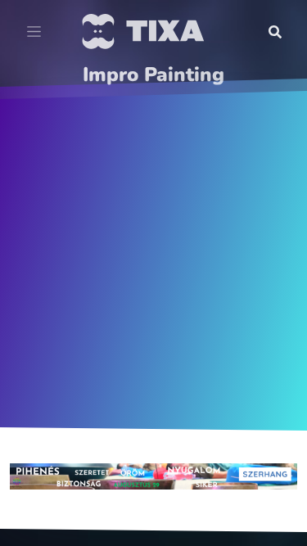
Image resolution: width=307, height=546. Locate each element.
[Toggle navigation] (34, 32)
